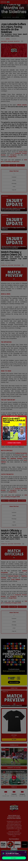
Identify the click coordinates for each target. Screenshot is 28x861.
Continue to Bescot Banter (14, 442)
